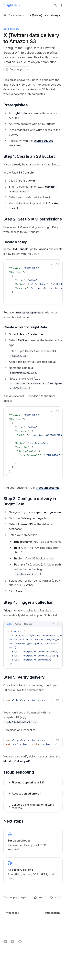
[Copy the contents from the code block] (57, 264)
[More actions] (61, 5)
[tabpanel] (33, 647)
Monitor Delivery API (16, 761)
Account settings (47, 487)
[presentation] (33, 282)
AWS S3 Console (23, 172)
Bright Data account (25, 113)
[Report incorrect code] (52, 264)
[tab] (9, 624)
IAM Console (20, 249)
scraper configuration (46, 512)
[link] (33, 841)
